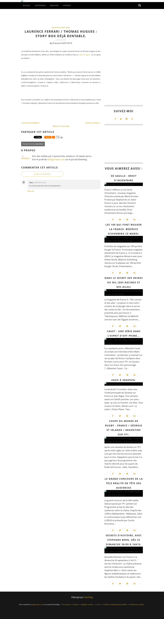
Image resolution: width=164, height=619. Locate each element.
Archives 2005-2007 (61, 27)
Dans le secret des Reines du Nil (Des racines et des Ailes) (124, 282)
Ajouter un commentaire (42, 174)
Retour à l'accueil (61, 126)
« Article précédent (30, 122)
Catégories (40, 5)
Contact (67, 5)
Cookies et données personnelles (115, 604)
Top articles (66, 604)
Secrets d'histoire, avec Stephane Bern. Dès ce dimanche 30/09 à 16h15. (124, 540)
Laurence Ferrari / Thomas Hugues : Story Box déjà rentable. (61, 33)
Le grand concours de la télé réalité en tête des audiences (124, 483)
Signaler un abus (87, 604)
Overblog (88, 597)
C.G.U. (98, 604)
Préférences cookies (137, 604)
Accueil (26, 5)
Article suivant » (93, 122)
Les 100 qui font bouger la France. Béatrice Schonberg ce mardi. (123, 229)
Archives (54, 5)
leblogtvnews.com (56, 159)
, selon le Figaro (84, 55)
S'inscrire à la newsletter (33, 144)
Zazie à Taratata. (123, 380)
